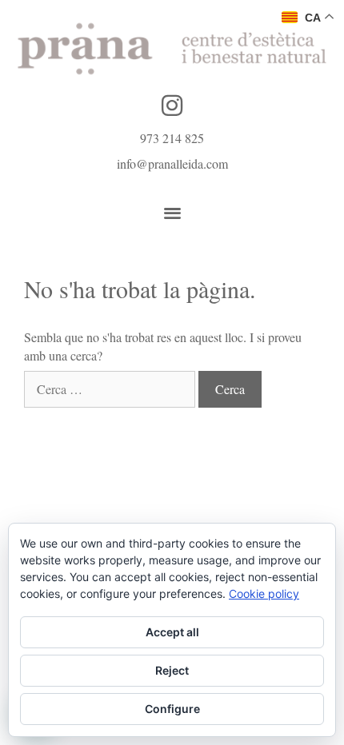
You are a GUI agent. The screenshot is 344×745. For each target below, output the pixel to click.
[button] (172, 213)
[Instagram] (172, 106)
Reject (172, 670)
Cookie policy (264, 593)
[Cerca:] (111, 388)
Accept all (172, 632)
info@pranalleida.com (172, 163)
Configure (172, 708)
